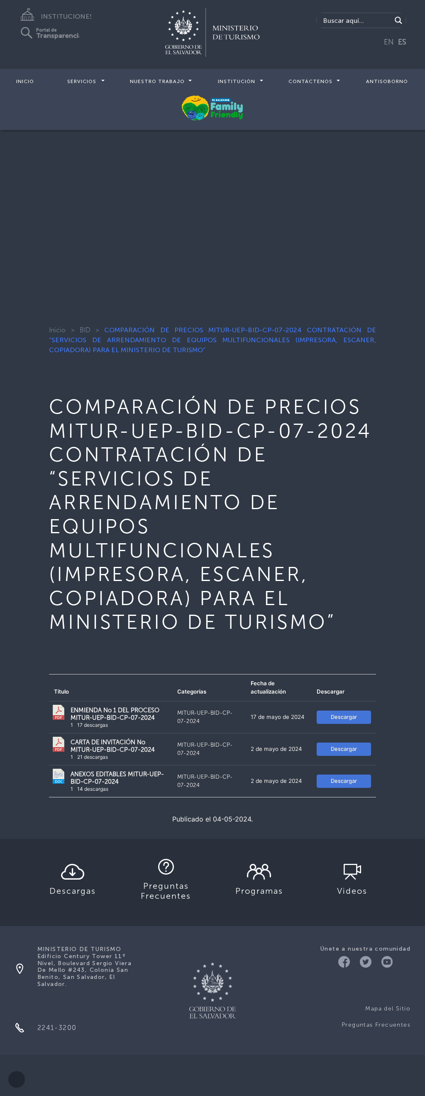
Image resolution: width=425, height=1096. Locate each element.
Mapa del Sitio (387, 1008)
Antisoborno (387, 81)
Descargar (344, 717)
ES (402, 42)
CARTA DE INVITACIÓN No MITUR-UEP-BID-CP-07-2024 (113, 745)
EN (389, 42)
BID (85, 330)
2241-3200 (57, 1028)
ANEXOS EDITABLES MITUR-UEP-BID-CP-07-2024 (117, 777)
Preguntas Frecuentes (376, 1024)
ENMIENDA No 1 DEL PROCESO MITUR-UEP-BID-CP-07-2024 (115, 713)
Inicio (25, 81)
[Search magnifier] (398, 20)
